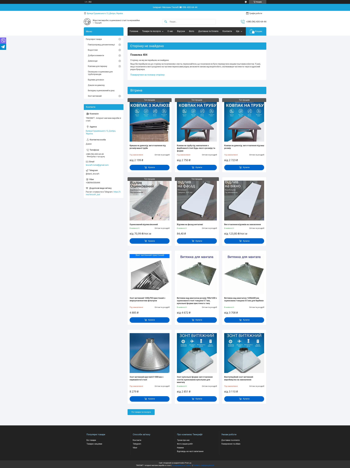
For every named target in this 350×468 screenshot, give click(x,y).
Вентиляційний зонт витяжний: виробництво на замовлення (238, 378)
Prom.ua (188, 463)
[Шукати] (166, 22)
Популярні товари (94, 39)
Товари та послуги (151, 31)
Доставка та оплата (230, 440)
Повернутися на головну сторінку (147, 74)
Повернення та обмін (230, 444)
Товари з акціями (94, 444)
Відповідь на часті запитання (190, 451)
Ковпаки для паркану (97, 66)
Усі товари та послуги (141, 412)
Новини (180, 448)
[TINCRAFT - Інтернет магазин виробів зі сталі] (87, 21)
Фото (191, 31)
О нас (170, 31)
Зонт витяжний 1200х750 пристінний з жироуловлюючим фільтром (147, 299)
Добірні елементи (96, 55)
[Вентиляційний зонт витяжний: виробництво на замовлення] (244, 353)
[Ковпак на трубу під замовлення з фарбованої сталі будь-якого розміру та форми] (197, 121)
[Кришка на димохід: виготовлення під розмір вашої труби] (150, 121)
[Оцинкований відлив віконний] (150, 200)
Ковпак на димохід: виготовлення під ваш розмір (244, 146)
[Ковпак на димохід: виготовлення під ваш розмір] (244, 121)
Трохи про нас (183, 440)
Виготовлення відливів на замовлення (242, 224)
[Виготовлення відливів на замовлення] (244, 200)
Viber (135, 448)
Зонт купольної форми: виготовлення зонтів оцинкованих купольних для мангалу (195, 379)
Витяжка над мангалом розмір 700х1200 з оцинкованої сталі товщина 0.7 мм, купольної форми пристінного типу (197, 300)
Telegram (137, 444)
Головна (134, 31)
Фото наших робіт (185, 444)
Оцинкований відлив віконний (144, 224)
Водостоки (93, 50)
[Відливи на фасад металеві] (197, 200)
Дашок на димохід (96, 85)
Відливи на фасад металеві (190, 224)
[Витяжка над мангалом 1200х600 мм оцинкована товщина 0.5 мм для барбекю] (244, 274)
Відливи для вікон (96, 80)
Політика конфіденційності (203, 465)
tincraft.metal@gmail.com (97, 165)
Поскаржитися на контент (182, 465)
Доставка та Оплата (208, 31)
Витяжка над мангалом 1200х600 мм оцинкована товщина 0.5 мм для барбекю (244, 299)
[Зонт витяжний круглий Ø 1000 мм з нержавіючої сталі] (150, 353)
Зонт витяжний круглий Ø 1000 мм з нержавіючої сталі (146, 378)
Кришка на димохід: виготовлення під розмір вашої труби (148, 146)
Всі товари (91, 440)
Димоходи (92, 61)
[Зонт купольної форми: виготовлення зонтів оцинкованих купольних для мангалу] (197, 353)
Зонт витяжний (95, 96)
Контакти (227, 31)
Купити (151, 167)
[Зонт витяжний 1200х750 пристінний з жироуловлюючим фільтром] (150, 274)
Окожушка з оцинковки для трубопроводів (100, 73)
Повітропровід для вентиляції (101, 45)
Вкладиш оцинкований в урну (101, 90)
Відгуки (181, 31)
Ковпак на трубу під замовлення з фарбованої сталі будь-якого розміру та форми (196, 148)
